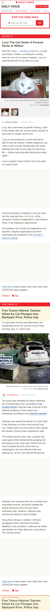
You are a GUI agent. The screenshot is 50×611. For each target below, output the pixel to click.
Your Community (21, 11)
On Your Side (36, 11)
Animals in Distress (29, 51)
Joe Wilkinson (12, 395)
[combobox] (20, 23)
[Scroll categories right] (48, 11)
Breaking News (6, 11)
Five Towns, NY (10, 304)
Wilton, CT (7, 36)
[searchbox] (21, 23)
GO (39, 23)
